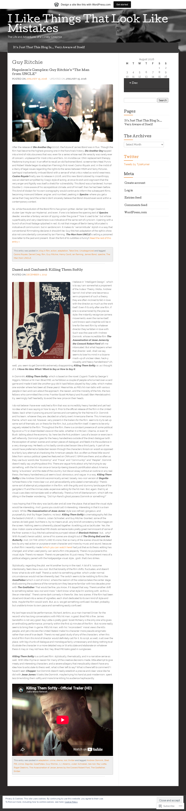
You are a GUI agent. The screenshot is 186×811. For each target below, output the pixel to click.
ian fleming (77, 254)
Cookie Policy (71, 802)
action (54, 250)
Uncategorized (86, 250)
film (43, 254)
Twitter (131, 157)
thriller (71, 760)
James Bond (90, 254)
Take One (73, 250)
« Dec (133, 83)
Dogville (29, 764)
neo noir (92, 764)
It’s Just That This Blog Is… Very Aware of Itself (49, 47)
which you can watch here (57, 547)
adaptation (63, 250)
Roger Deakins (21, 767)
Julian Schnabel (79, 764)
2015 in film (44, 250)
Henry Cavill (65, 254)
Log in (128, 190)
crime (52, 760)
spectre (101, 254)
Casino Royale (21, 254)
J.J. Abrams (64, 764)
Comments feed (135, 205)
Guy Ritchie (52, 254)
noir (65, 760)
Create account (134, 183)
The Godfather (98, 767)
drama (59, 760)
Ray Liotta (101, 764)
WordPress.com (135, 212)
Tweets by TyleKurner (137, 164)
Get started (122, 4)
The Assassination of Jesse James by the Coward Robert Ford (59, 767)
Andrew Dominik (95, 760)
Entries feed (132, 198)
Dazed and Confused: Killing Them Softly (47, 270)
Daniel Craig (35, 254)
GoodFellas (39, 764)
